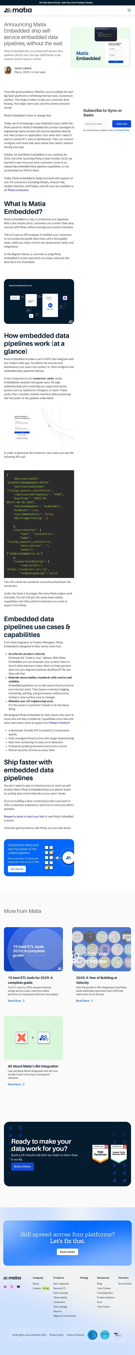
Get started (17, 869)
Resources (103, 1277)
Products (59, 1277)
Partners (124, 1277)
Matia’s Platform (60, 722)
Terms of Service (75, 1334)
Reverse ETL (60, 1288)
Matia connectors (18, 190)
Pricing (84, 1277)
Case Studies (104, 1288)
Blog (99, 1283)
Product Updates (106, 1297)
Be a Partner (125, 1283)
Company (38, 1277)
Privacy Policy (57, 1334)
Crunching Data (105, 1292)
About (36, 1283)
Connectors (59, 1302)
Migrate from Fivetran (65, 1315)
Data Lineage (60, 1306)
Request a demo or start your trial (24, 816)
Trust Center (103, 1306)
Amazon (58, 1311)
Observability (60, 1297)
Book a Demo (67, 1251)
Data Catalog (61, 1292)
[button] (129, 10)
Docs (99, 1302)
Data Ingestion (61, 1283)
